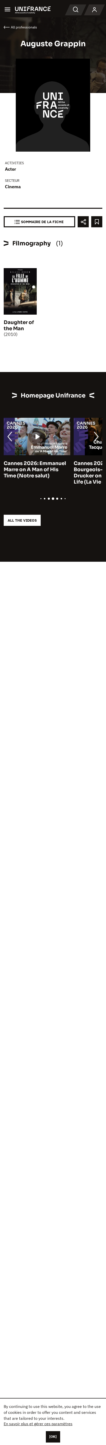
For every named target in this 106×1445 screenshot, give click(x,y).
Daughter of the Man (19, 325)
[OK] (53, 1436)
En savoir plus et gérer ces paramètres (38, 1423)
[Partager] (83, 221)
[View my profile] (94, 9)
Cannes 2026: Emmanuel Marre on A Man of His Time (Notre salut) (35, 469)
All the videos (22, 520)
